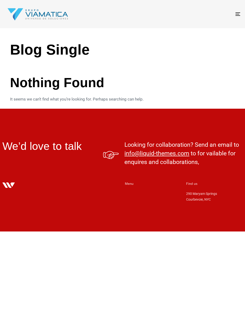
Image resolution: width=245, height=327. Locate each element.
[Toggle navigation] (201, 14)
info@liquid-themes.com (156, 153)
